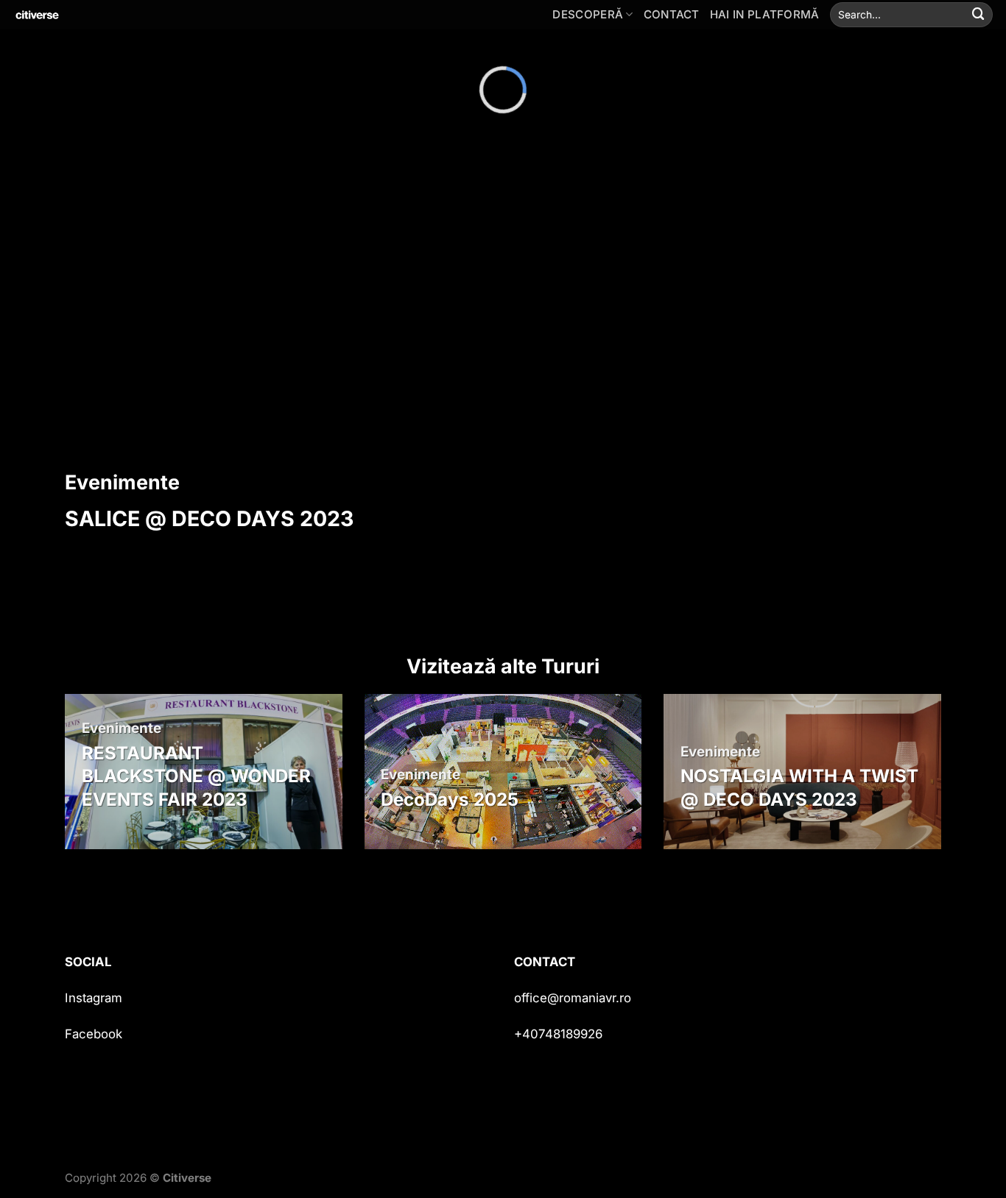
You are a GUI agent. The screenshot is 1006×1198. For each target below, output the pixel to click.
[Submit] (978, 14)
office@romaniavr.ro (572, 997)
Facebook (93, 1034)
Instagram (93, 997)
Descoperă (587, 14)
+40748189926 (558, 1034)
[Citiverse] (84, 14)
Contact (672, 14)
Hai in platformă (765, 14)
